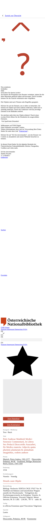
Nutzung (4, 329)
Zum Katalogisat (13, 425)
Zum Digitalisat (13, 419)
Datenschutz (23, 131)
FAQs (25, 329)
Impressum (11, 329)
